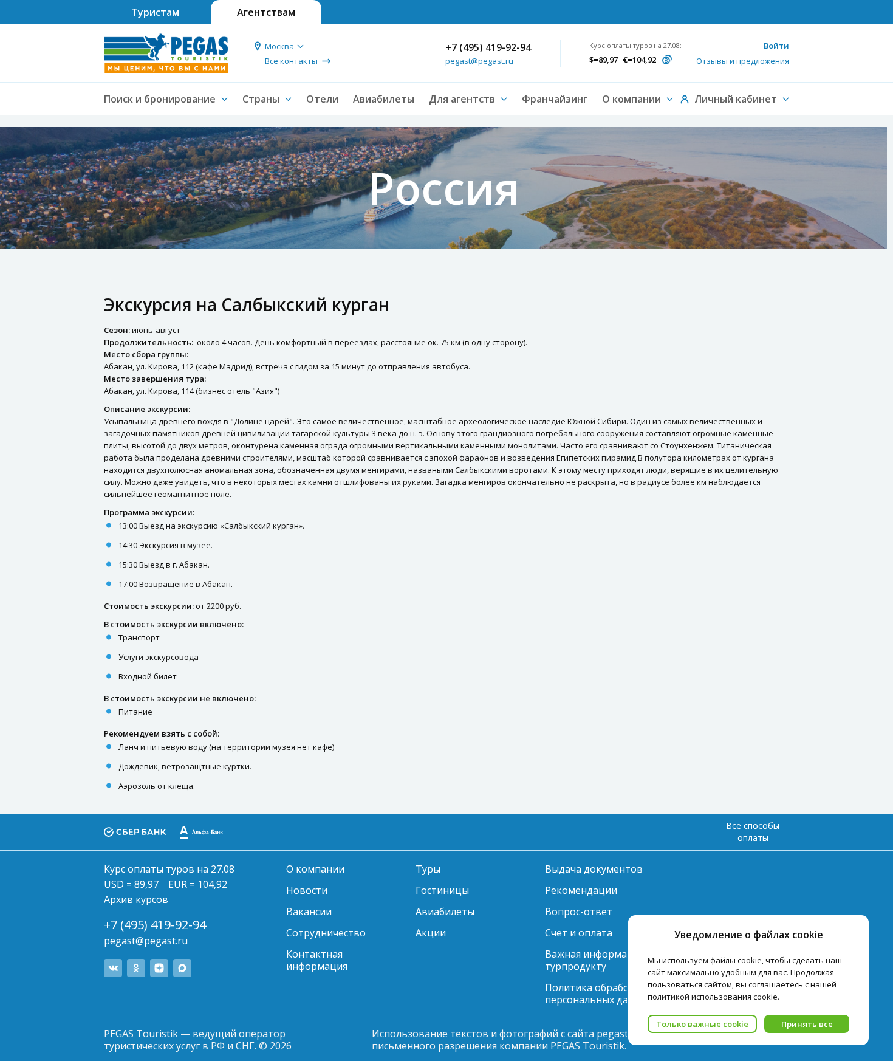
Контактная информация (316, 960)
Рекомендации (581, 890)
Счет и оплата (578, 932)
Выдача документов (594, 869)
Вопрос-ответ (578, 911)
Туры (428, 869)
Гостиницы (442, 890)
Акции (431, 932)
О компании (315, 869)
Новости (306, 890)
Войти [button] (776, 45)
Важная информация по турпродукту (602, 960)
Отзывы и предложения (742, 60)
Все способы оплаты (752, 831)
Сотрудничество (326, 932)
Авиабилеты (383, 99)
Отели (322, 99)
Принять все (807, 1023)
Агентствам (266, 12)
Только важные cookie (702, 1023)
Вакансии (309, 911)
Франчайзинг (554, 99)
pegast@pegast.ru (479, 60)
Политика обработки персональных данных (598, 993)
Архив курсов (136, 899)
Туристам (155, 12)
